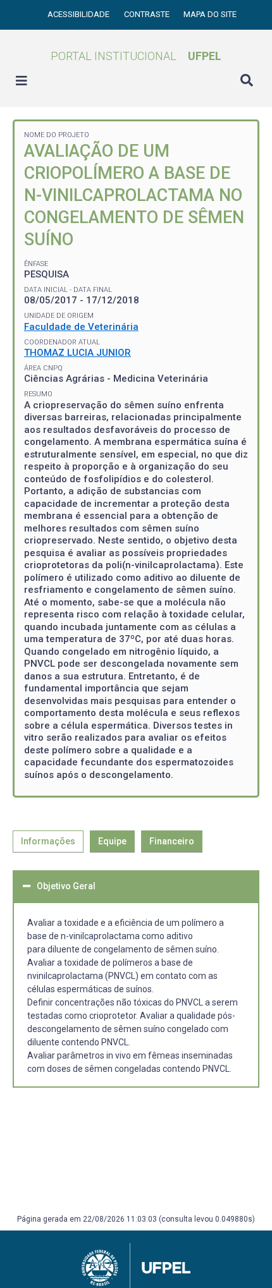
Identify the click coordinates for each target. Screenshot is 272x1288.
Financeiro (171, 841)
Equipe (112, 841)
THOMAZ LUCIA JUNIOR (77, 352)
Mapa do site (210, 14)
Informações (48, 841)
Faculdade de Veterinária (81, 326)
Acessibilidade (79, 14)
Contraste (147, 14)
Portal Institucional (136, 56)
